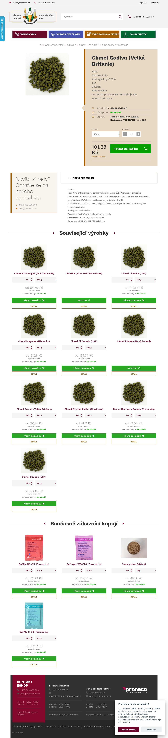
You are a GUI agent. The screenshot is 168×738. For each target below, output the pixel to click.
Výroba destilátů (68, 34)
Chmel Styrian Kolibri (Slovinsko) (84, 409)
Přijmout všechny (129, 730)
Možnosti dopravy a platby (97, 726)
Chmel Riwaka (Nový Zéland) (134, 341)
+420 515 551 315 (60, 689)
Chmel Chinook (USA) (133, 273)
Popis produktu (83, 178)
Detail (34, 306)
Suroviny (71, 45)
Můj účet (142, 3)
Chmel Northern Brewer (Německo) (134, 409)
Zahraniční (94, 45)
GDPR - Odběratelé (46, 726)
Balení (94, 130)
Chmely (82, 45)
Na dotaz (82, 300)
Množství (126, 130)
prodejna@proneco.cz (100, 696)
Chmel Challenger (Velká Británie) (34, 273)
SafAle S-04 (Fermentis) (34, 632)
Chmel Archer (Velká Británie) (34, 409)
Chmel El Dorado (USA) (83, 341)
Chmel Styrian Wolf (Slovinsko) (84, 273)
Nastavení (151, 730)
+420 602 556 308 (28, 205)
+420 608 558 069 (46, 3)
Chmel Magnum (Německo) (34, 341)
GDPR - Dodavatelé (69, 726)
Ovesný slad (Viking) (134, 564)
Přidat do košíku (126, 148)
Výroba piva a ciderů (105, 34)
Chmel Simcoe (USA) (34, 476)
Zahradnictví (138, 34)
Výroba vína (28, 34)
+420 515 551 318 (97, 692)
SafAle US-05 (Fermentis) (34, 564)
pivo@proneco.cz (27, 208)
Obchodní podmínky (22, 726)
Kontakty (155, 3)
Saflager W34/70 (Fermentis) (84, 564)
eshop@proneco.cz (21, 3)
